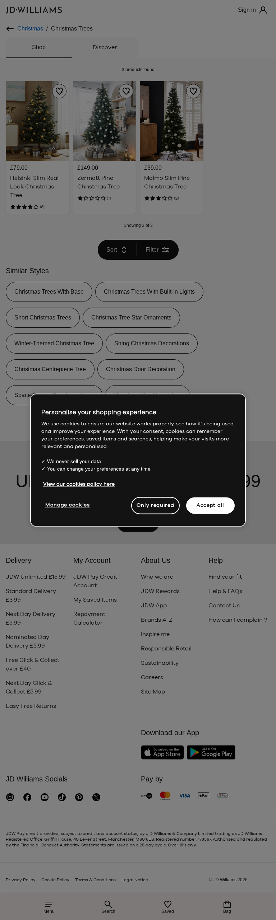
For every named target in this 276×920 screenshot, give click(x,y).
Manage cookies (67, 505)
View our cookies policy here (79, 484)
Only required (155, 505)
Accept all (210, 505)
